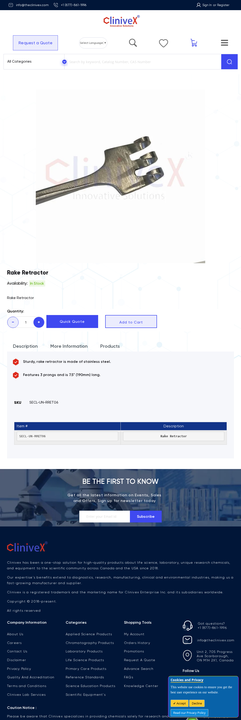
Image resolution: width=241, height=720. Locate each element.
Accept (181, 703)
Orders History (137, 643)
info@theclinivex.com (32, 5)
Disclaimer (16, 660)
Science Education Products (91, 686)
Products (110, 346)
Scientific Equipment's (86, 694)
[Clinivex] (120, 21)
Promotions (134, 651)
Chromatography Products (90, 643)
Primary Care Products (86, 669)
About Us (15, 634)
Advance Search (138, 669)
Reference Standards (85, 677)
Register (223, 5)
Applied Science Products (89, 634)
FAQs (128, 677)
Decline (197, 703)
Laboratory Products (84, 651)
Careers (14, 643)
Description (25, 346)
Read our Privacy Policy (189, 713)
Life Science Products (85, 660)
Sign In (207, 5)
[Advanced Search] (133, 40)
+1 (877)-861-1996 (73, 5)
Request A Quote (139, 660)
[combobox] (142, 61)
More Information (69, 346)
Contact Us (17, 651)
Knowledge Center (141, 686)
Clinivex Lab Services (26, 694)
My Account (134, 634)
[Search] (229, 61)
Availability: (17, 283)
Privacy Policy (19, 669)
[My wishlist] (163, 41)
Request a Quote (35, 42)
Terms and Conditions (26, 686)
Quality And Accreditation (30, 677)
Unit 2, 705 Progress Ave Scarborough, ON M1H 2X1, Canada (215, 656)
